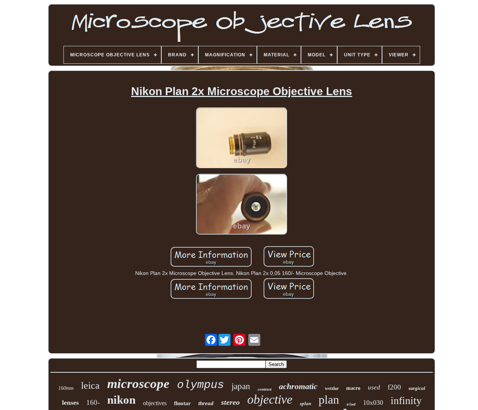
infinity (406, 400)
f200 (394, 387)
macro (353, 388)
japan (241, 386)
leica (90, 385)
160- (93, 402)
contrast (264, 389)
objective (269, 399)
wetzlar (332, 388)
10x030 (373, 402)
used (374, 387)
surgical (417, 388)
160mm (66, 388)
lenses (70, 402)
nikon (121, 399)
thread (206, 403)
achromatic (298, 386)
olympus (200, 385)
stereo (230, 402)
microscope (138, 383)
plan (329, 399)
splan (305, 403)
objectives (155, 403)
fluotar (182, 403)
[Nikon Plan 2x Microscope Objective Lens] (241, 138)
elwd (351, 405)
